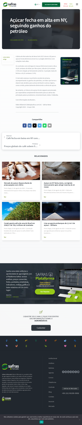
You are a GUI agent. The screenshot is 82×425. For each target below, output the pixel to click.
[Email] (50, 125)
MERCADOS (16, 296)
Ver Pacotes (44, 291)
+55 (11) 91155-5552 (70, 393)
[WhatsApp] (45, 125)
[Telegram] (40, 125)
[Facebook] (25, 125)
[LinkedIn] (30, 125)
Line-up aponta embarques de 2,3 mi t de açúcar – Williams (59, 224)
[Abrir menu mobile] (77, 4)
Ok (41, 422)
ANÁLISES (8, 296)
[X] (35, 125)
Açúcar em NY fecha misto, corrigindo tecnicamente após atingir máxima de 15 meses (59, 185)
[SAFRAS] (9, 4)
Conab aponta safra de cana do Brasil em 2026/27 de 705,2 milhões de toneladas (19, 224)
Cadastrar (41, 327)
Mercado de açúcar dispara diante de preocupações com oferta (18, 184)
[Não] (79, 420)
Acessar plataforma (51, 4)
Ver (5, 197)
